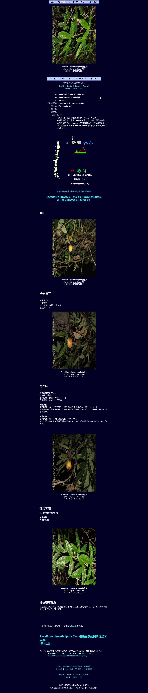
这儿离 (74, 626)
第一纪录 (59, 669)
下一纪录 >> (79, 669)
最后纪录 (89, 669)
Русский (86, 86)
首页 (59, 666)
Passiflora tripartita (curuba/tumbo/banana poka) (67, 656)
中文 (81, 88)
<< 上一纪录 (69, 669)
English (61, 86)
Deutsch (77, 86)
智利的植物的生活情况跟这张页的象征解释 (74, 191)
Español (69, 86)
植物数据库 (67, 666)
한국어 (67, 88)
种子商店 (87, 666)
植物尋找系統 (77, 666)
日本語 (74, 88)
